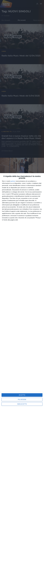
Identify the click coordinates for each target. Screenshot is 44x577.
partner (13, 181)
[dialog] (22, 375)
